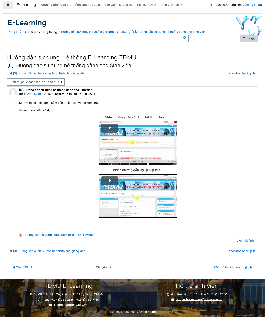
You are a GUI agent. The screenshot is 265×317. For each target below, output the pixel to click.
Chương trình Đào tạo (56, 5)
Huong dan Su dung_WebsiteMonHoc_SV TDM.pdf (59, 235)
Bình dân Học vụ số (87, 5)
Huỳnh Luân (32, 94)
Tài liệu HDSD (146, 5)
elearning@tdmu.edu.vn (70, 305)
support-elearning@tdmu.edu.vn (199, 299)
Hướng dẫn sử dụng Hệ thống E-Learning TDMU (94, 32)
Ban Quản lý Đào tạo (119, 5)
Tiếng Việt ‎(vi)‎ (169, 5)
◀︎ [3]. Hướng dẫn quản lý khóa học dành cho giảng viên (48, 73)
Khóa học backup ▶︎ (242, 73)
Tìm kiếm (249, 38)
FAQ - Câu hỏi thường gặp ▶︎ (233, 267)
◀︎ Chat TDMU (22, 267)
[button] (210, 4)
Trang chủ (14, 32)
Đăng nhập (253, 5)
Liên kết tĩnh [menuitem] (245, 240)
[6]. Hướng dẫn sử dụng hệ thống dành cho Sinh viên (169, 32)
